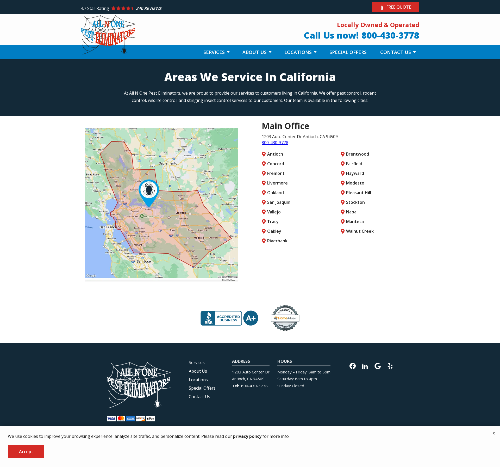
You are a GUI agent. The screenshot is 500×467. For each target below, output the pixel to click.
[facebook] (352, 365)
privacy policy (247, 436)
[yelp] (390, 365)
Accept (26, 451)
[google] (377, 365)
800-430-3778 (275, 142)
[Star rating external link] (165, 8)
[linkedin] (365, 365)
